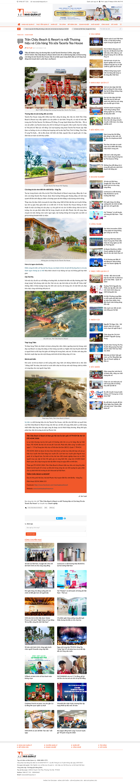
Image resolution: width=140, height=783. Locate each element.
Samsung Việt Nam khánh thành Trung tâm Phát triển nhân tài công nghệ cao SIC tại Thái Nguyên (113, 242)
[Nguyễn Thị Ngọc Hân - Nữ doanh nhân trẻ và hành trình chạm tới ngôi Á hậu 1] (96, 327)
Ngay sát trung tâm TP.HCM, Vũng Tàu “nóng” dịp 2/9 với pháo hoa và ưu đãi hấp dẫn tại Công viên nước (71, 649)
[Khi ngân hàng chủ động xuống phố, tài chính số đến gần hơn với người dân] (96, 205)
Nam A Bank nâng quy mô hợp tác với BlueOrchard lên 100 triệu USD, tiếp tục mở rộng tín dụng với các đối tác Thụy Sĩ (113, 53)
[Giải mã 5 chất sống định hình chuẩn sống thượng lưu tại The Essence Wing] (96, 158)
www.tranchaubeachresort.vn (43, 488)
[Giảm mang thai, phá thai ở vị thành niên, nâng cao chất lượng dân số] (96, 374)
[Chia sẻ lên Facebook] (21, 52)
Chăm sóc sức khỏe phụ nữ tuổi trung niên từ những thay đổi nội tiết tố (113, 384)
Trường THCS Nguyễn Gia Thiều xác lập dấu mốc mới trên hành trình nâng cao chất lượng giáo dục (113, 289)
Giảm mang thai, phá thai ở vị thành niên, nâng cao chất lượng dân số (113, 373)
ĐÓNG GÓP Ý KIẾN (63, 780)
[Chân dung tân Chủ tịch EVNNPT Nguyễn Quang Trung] (96, 337)
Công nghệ (96, 224)
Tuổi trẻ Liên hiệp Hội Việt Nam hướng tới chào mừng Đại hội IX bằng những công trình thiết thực (113, 90)
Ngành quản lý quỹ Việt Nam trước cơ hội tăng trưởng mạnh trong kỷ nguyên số (113, 40)
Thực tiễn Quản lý (100, 271)
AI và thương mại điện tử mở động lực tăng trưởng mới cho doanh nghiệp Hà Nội (112, 262)
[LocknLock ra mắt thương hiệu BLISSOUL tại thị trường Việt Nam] (96, 195)
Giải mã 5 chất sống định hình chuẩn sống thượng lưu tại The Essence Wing (113, 157)
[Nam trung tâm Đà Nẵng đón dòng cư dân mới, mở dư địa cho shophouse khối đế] (96, 137)
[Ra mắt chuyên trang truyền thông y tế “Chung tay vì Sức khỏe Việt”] (96, 395)
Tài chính (95, 34)
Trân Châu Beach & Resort (35, 507)
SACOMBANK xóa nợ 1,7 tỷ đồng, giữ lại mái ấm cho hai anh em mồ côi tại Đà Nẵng (71, 677)
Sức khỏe (95, 367)
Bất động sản (97, 130)
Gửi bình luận (31, 534)
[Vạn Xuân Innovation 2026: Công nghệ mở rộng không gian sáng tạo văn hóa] (96, 231)
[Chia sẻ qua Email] (21, 58)
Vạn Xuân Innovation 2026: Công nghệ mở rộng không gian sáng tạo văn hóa (113, 230)
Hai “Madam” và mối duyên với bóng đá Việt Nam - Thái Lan (71, 592)
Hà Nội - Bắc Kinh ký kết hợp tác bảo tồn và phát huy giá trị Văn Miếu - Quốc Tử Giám (113, 278)
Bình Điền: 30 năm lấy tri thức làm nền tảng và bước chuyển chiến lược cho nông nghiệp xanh (113, 121)
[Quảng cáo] (84, 12)
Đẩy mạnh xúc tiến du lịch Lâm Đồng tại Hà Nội (112, 309)
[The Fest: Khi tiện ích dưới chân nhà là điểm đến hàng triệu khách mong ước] (96, 147)
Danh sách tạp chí (92, 1)
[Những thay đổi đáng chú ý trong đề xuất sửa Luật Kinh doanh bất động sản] (96, 168)
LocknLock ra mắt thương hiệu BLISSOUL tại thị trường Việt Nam (71, 564)
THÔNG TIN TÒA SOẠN (50, 780)
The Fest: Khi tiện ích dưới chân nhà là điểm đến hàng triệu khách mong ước (113, 146)
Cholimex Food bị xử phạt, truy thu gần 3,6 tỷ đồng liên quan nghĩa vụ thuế (39, 704)
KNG (46, 507)
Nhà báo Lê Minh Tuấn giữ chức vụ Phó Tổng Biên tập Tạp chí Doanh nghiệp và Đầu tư (113, 358)
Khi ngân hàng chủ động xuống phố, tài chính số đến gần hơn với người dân (38, 592)
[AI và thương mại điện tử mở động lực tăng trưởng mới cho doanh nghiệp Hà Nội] (96, 262)
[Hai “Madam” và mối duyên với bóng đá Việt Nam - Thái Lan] (96, 215)
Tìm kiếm (120, 28)
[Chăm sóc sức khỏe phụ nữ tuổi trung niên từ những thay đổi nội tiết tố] (96, 385)
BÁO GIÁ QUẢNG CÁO (90, 780)
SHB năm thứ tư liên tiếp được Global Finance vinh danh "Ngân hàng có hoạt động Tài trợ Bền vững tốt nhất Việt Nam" (39, 620)
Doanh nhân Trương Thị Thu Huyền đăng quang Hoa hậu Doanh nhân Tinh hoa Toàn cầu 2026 (113, 348)
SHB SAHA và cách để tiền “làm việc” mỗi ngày (38, 731)
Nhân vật (95, 320)
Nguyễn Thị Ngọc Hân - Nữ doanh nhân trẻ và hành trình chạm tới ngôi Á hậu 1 (113, 326)
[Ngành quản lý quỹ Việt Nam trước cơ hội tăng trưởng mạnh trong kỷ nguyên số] (96, 42)
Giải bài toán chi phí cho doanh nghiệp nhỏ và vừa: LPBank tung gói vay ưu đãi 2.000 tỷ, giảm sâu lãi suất (113, 63)
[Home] (21, 47)
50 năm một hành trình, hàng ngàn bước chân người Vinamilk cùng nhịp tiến (38, 648)
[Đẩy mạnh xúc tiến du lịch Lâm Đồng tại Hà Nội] (96, 311)
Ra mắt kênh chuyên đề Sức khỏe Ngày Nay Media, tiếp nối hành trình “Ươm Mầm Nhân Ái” (113, 405)
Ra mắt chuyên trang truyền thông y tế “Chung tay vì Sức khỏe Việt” (113, 394)
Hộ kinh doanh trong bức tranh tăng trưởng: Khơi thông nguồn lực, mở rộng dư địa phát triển (112, 110)
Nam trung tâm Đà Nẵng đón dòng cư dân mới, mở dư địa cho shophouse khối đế (113, 137)
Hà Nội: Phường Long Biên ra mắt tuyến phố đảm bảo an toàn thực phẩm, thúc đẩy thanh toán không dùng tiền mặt (113, 300)
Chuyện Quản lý (51, 745)
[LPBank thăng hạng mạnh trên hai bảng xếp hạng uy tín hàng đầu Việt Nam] (96, 74)
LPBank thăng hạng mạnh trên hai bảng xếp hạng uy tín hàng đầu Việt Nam (112, 73)
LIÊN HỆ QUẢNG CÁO (76, 780)
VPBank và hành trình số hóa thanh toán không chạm (38, 677)
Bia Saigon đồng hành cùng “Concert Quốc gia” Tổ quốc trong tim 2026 (71, 731)
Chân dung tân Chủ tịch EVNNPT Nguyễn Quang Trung (112, 336)
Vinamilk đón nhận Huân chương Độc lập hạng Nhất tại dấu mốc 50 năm (71, 704)
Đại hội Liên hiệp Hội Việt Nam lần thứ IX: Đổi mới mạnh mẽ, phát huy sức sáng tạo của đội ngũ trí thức (113, 100)
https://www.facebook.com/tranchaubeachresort (51, 485)
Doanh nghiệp (97, 177)
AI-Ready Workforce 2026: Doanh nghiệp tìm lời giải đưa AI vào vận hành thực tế (113, 251)
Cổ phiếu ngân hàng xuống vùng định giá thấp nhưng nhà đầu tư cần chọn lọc (70, 619)
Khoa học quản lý (100, 83)
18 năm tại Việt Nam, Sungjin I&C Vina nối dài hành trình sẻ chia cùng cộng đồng (69, 29)
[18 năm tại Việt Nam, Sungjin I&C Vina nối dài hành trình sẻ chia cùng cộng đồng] (96, 184)
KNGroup (52, 507)
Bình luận (20, 40)
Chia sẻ (60, 518)
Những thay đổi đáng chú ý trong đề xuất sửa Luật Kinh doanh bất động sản (113, 167)
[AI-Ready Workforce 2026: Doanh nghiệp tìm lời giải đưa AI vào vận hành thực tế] (96, 252)
